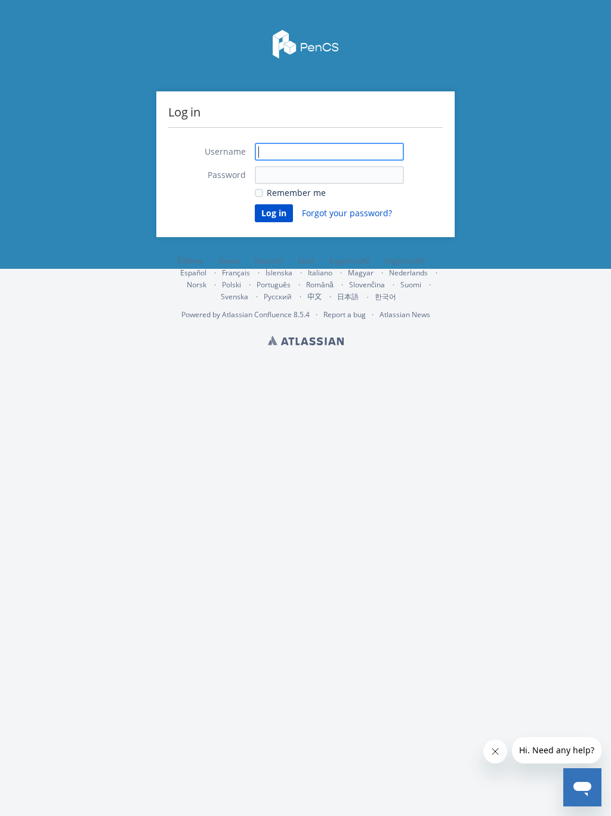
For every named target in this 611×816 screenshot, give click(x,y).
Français (236, 273)
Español (193, 273)
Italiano (320, 273)
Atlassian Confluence (257, 314)
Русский (278, 297)
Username (225, 151)
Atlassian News (404, 314)
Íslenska (279, 273)
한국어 (385, 297)
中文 (314, 297)
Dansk (228, 261)
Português (274, 285)
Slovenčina (367, 285)
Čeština (190, 261)
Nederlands (408, 273)
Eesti (306, 261)
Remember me (296, 192)
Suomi (410, 285)
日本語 (348, 297)
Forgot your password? (347, 213)
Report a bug (344, 314)
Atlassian (306, 340)
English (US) (405, 261)
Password (227, 174)
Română (320, 285)
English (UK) (349, 261)
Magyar (361, 273)
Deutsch (268, 261)
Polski (231, 285)
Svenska (234, 297)
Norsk (196, 285)
